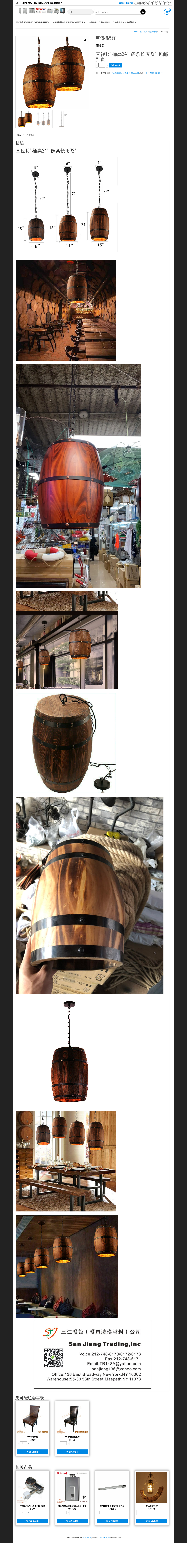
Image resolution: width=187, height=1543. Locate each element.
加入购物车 (115, 65)
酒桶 (152, 73)
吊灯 (147, 73)
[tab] (20, 134)
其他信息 (30, 134)
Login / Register (126, 2)
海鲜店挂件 (117, 73)
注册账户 (119, 22)
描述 (19, 134)
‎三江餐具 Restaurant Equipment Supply (32, 22)
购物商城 (92, 22)
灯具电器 (153, 31)
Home (136, 31)
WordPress (87, 1537)
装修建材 (135, 73)
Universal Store (103, 1537)
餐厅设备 (144, 31)
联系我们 (131, 22)
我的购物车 (105, 22)
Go (143, 11)
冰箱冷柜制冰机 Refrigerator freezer (68, 22)
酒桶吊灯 (158, 73)
